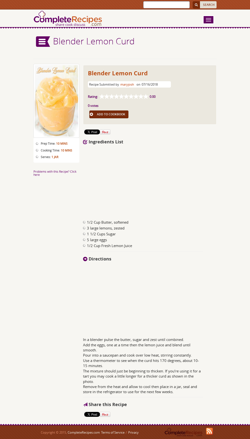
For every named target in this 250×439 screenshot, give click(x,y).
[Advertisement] (132, 181)
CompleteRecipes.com (84, 432)
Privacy (133, 432)
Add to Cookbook (111, 114)
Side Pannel (43, 41)
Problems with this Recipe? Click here (54, 173)
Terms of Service (113, 432)
